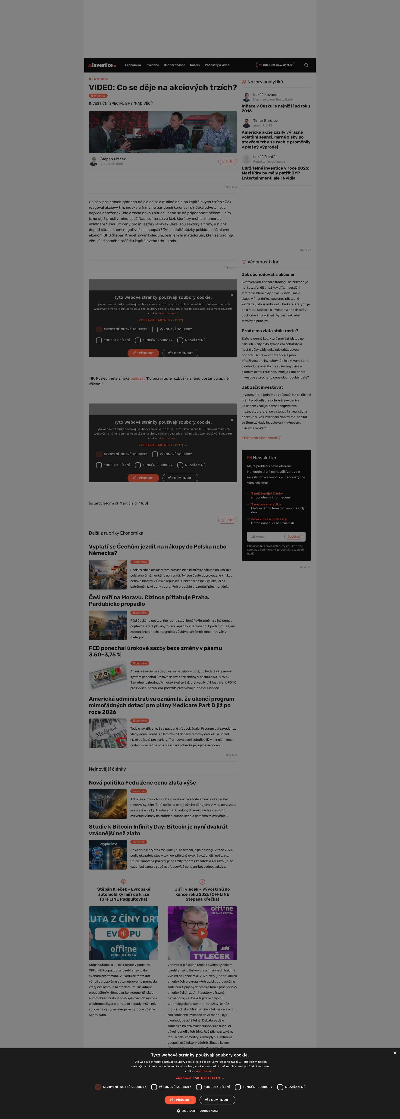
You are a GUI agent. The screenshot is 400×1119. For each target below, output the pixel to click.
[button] (200, 1077)
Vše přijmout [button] (180, 1100)
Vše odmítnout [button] (217, 1100)
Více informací (205, 1071)
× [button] (395, 1053)
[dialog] (200, 1083)
